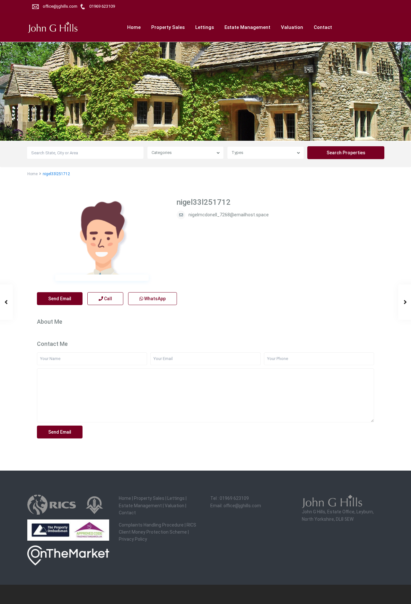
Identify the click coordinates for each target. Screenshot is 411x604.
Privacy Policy (133, 539)
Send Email (59, 298)
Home (134, 27)
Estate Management (247, 27)
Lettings (204, 27)
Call (107, 298)
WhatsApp (154, 298)
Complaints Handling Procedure (151, 524)
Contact (323, 27)
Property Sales (168, 27)
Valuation (292, 27)
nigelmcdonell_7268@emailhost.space (228, 214)
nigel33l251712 (204, 202)
